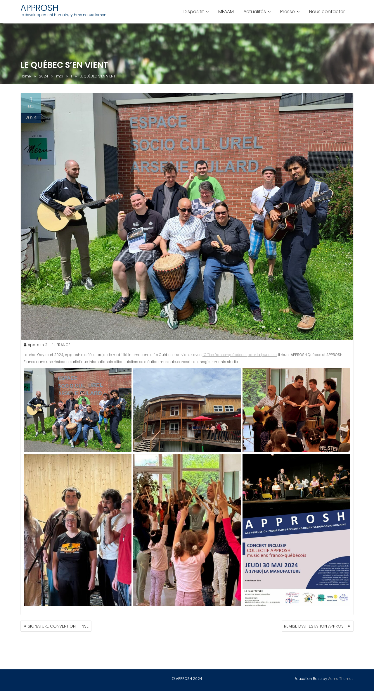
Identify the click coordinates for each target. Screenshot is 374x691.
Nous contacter (327, 11)
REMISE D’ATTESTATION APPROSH (315, 626)
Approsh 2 (37, 345)
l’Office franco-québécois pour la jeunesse (239, 354)
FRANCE (63, 345)
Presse (287, 11)
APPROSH (39, 7)
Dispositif (193, 11)
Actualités (254, 11)
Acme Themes (341, 678)
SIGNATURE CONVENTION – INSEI (58, 626)
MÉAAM (226, 11)
